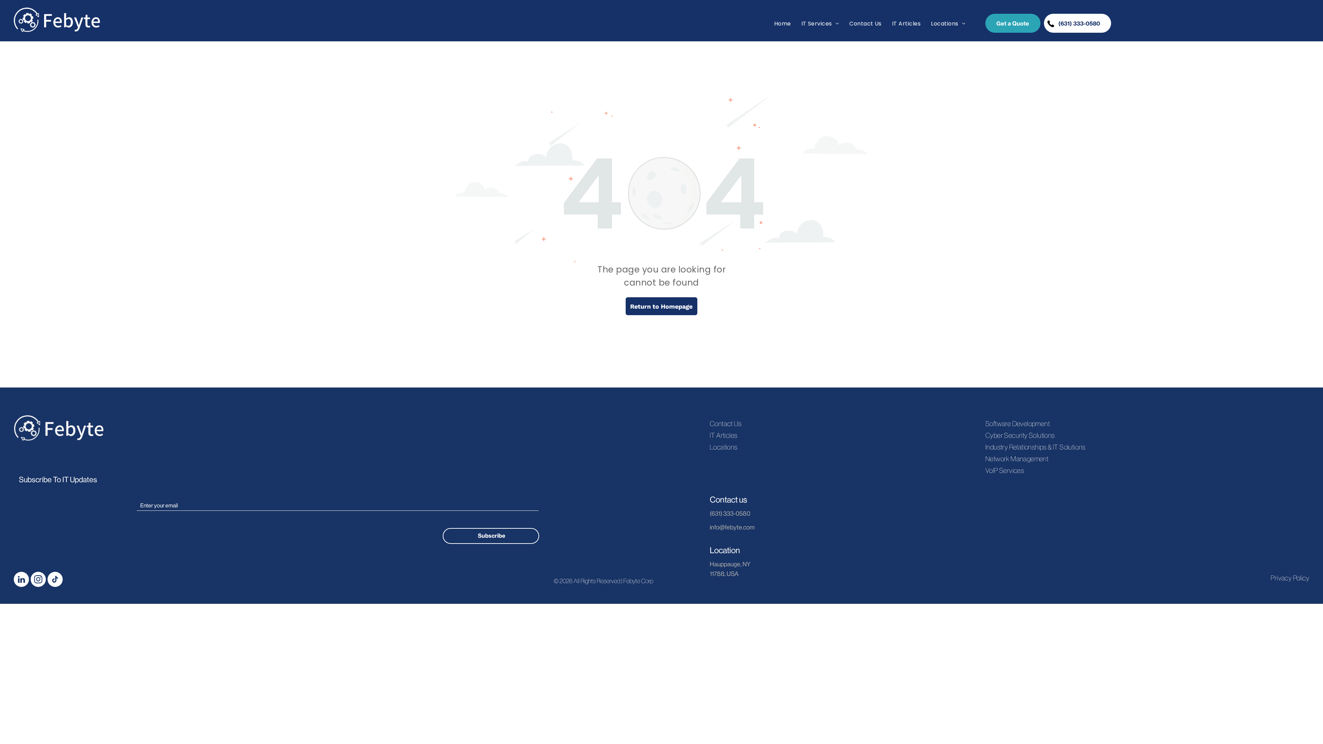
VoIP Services (1004, 470)
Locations (724, 447)
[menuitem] (782, 24)
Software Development (1017, 423)
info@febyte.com (732, 527)
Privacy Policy (1290, 578)
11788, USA (724, 573)
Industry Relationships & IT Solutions (1035, 447)
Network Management (1016, 459)
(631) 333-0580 (730, 513)
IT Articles (723, 435)
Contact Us (725, 423)
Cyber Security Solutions (1020, 435)
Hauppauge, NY (730, 564)
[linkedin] (21, 580)
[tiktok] (55, 580)
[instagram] (38, 580)
